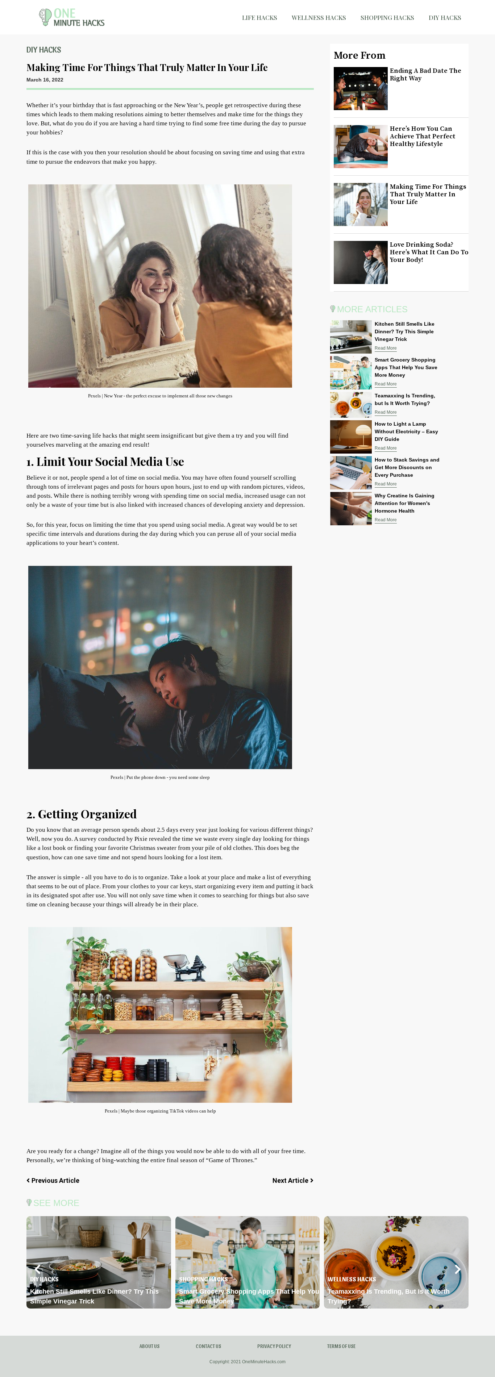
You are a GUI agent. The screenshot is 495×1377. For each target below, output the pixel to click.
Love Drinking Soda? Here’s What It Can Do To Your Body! (429, 252)
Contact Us (208, 1346)
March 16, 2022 (44, 80)
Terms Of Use (341, 1346)
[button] (37, 1269)
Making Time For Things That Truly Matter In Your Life (428, 194)
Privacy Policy (274, 1346)
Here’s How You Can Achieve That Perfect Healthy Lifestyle (423, 136)
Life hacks (259, 17)
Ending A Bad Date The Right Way (425, 75)
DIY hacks (445, 17)
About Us (149, 1346)
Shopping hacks (387, 17)
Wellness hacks (319, 17)
